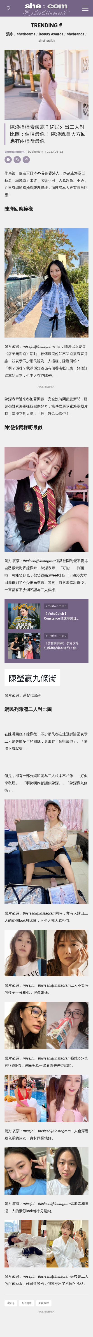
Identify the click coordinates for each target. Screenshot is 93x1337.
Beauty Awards (51, 34)
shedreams (26, 34)
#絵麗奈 (27, 1303)
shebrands (75, 34)
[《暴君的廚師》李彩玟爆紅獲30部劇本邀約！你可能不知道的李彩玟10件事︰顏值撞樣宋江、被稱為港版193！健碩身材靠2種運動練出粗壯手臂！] (24, 646)
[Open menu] (85, 8)
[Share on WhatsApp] (17, 159)
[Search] (9, 8)
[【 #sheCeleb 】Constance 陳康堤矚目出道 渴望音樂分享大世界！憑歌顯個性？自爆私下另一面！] (24, 616)
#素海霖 (44, 1303)
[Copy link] (26, 159)
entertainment (14, 151)
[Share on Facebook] (8, 159)
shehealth (46, 41)
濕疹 (9, 34)
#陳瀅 (10, 1303)
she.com (37, 151)
